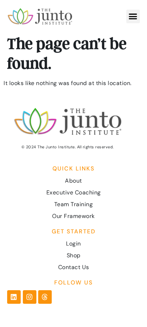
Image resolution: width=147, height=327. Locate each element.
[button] (133, 16)
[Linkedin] (14, 297)
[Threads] (45, 297)
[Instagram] (29, 297)
